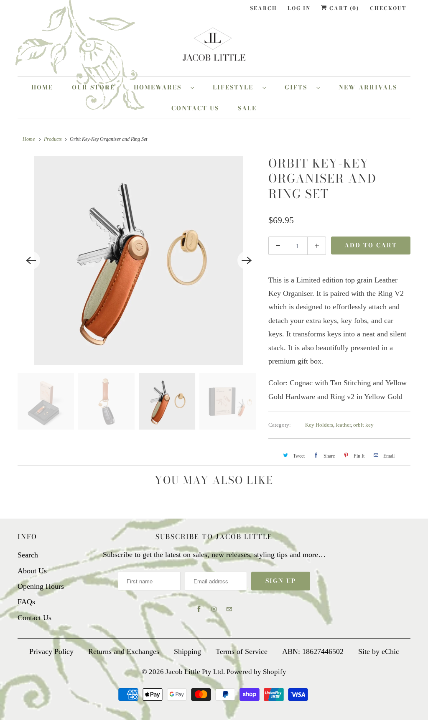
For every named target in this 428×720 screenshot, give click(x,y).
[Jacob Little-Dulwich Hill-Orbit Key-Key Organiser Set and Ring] (139, 260)
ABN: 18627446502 (313, 651)
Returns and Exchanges (123, 651)
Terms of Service (242, 651)
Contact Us (195, 108)
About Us (32, 571)
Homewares (160, 87)
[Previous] (31, 260)
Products (53, 139)
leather (343, 425)
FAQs (26, 602)
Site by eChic (378, 651)
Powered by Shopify (256, 672)
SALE (247, 108)
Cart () (343, 8)
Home (42, 87)
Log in (299, 8)
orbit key (363, 425)
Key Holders (319, 425)
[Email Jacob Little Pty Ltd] (229, 609)
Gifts (298, 87)
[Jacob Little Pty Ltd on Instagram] (214, 609)
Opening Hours (41, 586)
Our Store (93, 87)
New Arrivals (368, 87)
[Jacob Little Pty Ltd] (214, 47)
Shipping (187, 651)
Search (263, 8)
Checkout (388, 8)
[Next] (246, 260)
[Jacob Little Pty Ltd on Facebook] (199, 609)
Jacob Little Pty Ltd (194, 672)
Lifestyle (235, 87)
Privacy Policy (51, 651)
